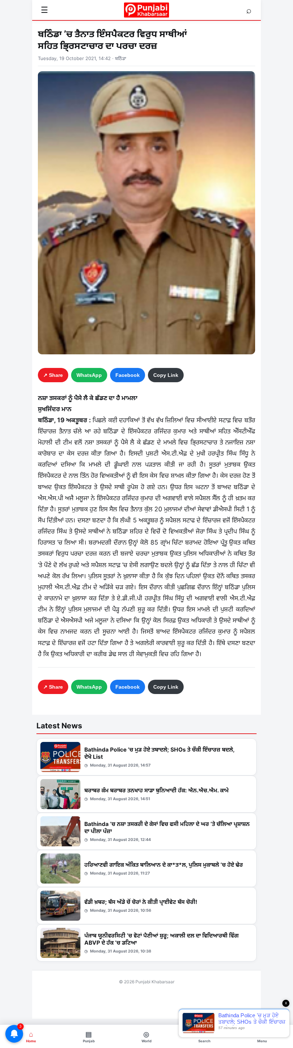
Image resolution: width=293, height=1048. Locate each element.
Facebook (127, 375)
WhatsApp (89, 375)
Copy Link (165, 375)
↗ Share (53, 375)
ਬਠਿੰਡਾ (120, 58)
